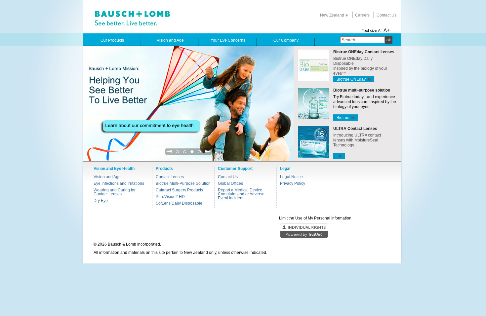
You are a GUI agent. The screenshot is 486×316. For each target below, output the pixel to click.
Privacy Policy (292, 183)
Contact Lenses (170, 177)
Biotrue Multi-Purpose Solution (183, 183)
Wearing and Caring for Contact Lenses (115, 192)
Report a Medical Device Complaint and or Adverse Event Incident (241, 194)
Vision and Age (107, 177)
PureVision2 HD (170, 196)
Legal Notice (291, 177)
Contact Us (386, 15)
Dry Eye (101, 200)
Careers (362, 15)
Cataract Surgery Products (179, 190)
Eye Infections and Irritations (119, 183)
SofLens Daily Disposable (179, 203)
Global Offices (230, 183)
